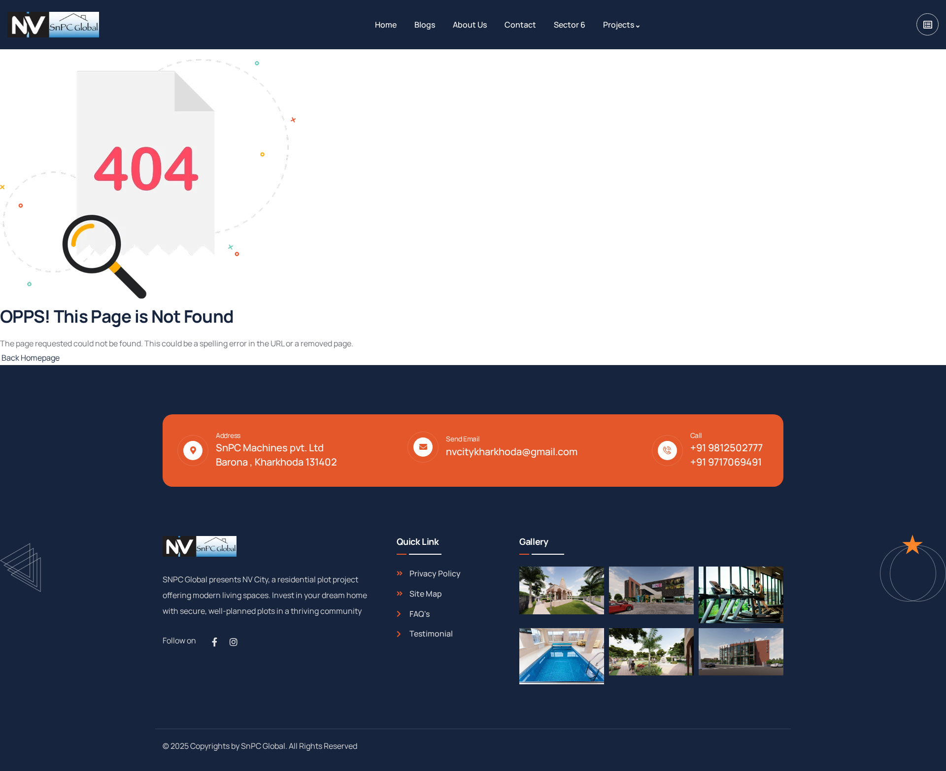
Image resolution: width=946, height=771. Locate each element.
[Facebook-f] (214, 642)
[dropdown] (927, 24)
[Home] (53, 24)
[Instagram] (233, 642)
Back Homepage (30, 357)
